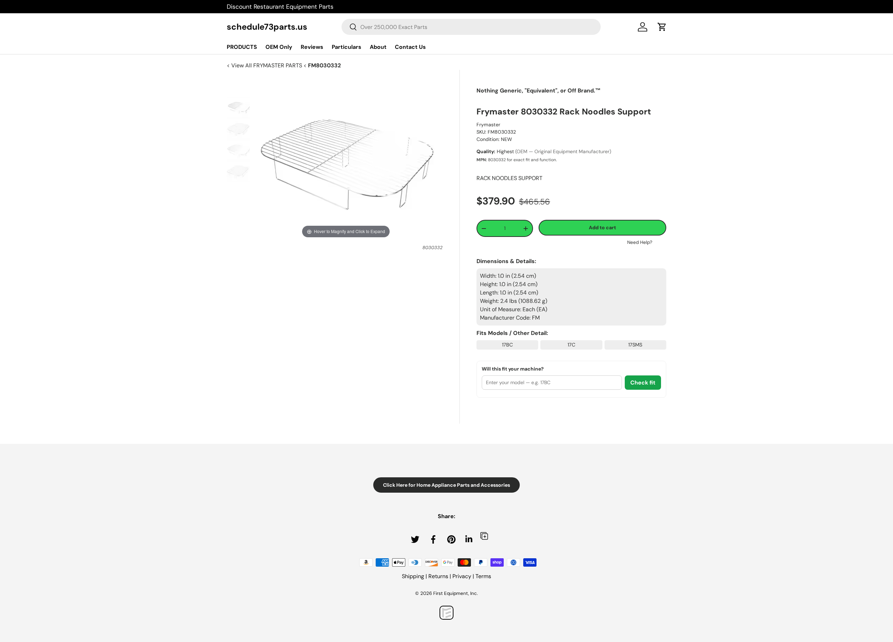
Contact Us (410, 47)
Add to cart (602, 227)
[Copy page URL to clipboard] (484, 535)
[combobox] (471, 27)
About (378, 47)
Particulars (346, 47)
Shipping (413, 576)
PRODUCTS (242, 47)
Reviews (312, 47)
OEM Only (278, 47)
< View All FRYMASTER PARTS (265, 65)
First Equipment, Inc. (455, 593)
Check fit (642, 382)
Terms (483, 576)
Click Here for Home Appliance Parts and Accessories (446, 485)
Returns (438, 576)
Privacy (461, 576)
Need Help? (639, 242)
